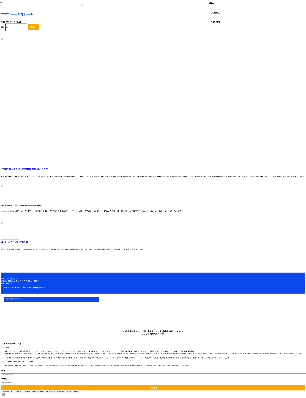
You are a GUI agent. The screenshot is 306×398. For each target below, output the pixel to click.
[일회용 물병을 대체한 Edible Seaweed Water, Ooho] (10, 203)
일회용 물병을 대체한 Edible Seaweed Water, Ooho (21, 205)
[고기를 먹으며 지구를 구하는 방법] (10, 239)
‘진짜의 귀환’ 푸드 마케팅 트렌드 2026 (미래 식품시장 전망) (24, 169)
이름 (3, 371)
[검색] (205, 43)
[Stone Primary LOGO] (142, 62)
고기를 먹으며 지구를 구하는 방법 (14, 242)
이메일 (4, 379)
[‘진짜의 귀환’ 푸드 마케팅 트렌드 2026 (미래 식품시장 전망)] (65, 166)
